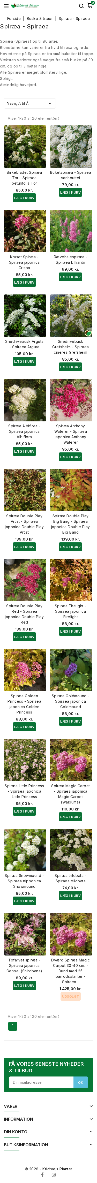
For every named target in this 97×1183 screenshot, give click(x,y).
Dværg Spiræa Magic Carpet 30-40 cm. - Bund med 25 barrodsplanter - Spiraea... (70, 971)
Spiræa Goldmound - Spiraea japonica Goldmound (70, 701)
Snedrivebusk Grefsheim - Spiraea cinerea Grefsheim (70, 346)
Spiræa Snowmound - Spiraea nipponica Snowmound (24, 881)
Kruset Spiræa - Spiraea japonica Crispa (24, 262)
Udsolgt (70, 996)
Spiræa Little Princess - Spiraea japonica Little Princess (24, 791)
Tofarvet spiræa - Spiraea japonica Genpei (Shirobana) (24, 965)
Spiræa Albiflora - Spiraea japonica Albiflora (24, 431)
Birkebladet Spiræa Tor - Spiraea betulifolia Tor (24, 177)
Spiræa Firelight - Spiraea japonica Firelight (70, 611)
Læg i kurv (24, 198)
